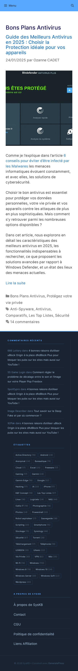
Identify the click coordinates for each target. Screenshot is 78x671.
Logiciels (37, 499)
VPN (39, 556)
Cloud (21, 467)
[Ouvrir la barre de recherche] (72, 5)
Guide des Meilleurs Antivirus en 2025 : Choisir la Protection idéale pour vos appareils (39, 44)
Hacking (22, 486)
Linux (20, 499)
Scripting (22, 524)
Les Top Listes (41, 315)
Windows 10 (44, 569)
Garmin (38, 474)
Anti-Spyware (22, 309)
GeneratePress (56, 663)
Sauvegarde (49, 518)
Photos (21, 512)
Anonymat (23, 461)
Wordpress (23, 582)
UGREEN (22, 550)
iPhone (49, 486)
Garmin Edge (24, 480)
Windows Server (26, 575)
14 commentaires (25, 322)
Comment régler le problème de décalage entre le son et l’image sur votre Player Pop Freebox (34, 377)
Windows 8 (23, 569)
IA (35, 486)
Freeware (51, 467)
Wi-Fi (20, 563)
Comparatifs (16, 315)
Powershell (40, 512)
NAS (52, 499)
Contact (20, 614)
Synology (41, 531)
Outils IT (22, 505)
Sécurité (62, 315)
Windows (37, 563)
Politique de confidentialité (34, 634)
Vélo (52, 556)
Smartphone (42, 524)
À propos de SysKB (28, 605)
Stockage (22, 531)
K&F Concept (24, 493)
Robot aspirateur (26, 518)
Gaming (21, 474)
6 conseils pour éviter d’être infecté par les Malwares (37, 160)
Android (46, 455)
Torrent (38, 537)
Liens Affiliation (25, 644)
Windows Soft (50, 575)
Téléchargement (25, 544)
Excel (35, 467)
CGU (17, 624)
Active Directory (26, 455)
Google (43, 480)
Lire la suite (15, 283)
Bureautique (43, 461)
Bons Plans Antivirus (27, 296)
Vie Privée (23, 556)
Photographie (42, 505)
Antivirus (43, 309)
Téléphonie (47, 544)
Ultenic (39, 550)
